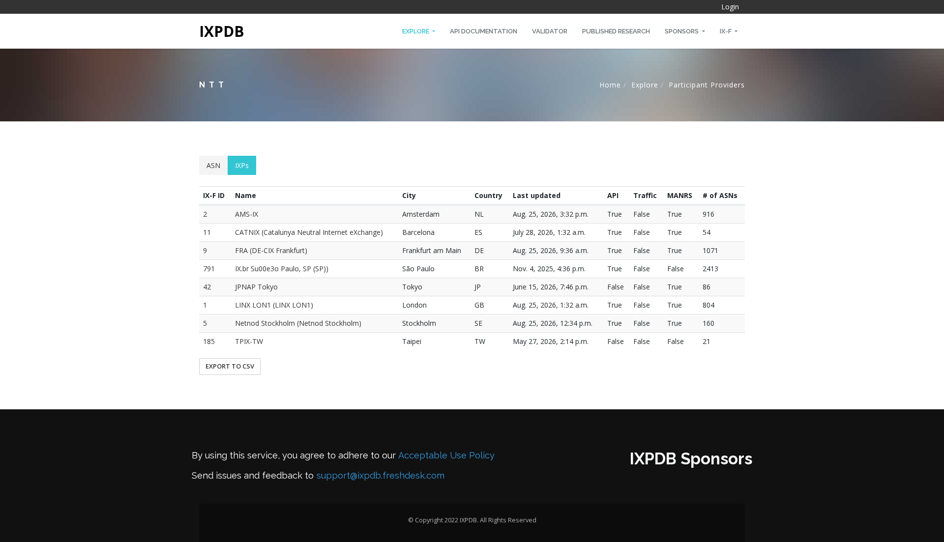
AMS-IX (246, 214)
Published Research (616, 31)
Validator (549, 31)
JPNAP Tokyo (256, 286)
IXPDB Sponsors (691, 458)
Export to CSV (230, 366)
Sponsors (682, 31)
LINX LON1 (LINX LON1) (274, 305)
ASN (213, 165)
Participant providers (707, 84)
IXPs (242, 165)
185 (209, 341)
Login (730, 6)
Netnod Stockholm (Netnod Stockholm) (298, 323)
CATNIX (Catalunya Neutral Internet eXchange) (309, 232)
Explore (416, 31)
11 (207, 232)
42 (207, 286)
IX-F (726, 31)
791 (209, 268)
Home (610, 84)
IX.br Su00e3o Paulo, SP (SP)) (281, 268)
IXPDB (221, 31)
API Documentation (483, 31)
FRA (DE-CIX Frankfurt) (271, 250)
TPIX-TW (249, 341)
